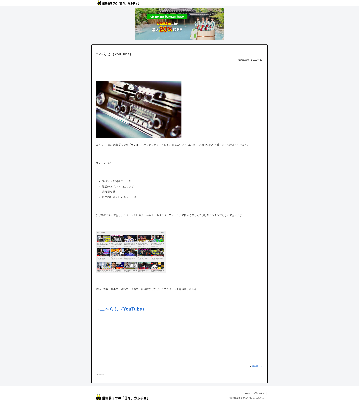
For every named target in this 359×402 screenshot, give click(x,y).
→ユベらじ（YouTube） (121, 309)
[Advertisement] (179, 69)
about (247, 393)
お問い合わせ (259, 393)
